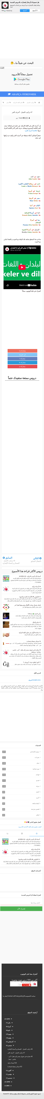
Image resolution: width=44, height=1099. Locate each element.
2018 (7, 1086)
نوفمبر (10, 1074)
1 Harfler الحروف (34, 680)
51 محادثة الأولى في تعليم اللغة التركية (30, 632)
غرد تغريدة (22, 354)
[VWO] (4, 10)
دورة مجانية (36, 769)
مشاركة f (22, 358)
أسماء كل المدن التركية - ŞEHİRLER (30, 576)
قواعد (37, 775)
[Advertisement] (22, 36)
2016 (8, 1082)
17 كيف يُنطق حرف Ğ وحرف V (32, 662)
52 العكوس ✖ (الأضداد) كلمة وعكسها (30, 597)
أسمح (25, 10)
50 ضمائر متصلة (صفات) (34, 641)
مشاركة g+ (22, 351)
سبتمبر (10, 1045)
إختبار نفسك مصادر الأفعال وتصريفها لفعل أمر (28, 605)
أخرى (37, 798)
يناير (9, 1023)
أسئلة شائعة (35, 803)
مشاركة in (22, 362)
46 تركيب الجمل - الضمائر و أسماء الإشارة (20, 1049)
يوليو (9, 1038)
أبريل (9, 1026)
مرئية (37, 786)
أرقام (37, 815)
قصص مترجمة (35, 809)
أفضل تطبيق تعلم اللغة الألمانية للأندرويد (29, 827)
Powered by (9, 10)
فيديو (37, 780)
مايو (9, 1030)
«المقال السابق (36, 561)
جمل (38, 763)
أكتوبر (9, 1070)
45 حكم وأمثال (36, 622)
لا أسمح (35, 10)
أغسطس (10, 1042)
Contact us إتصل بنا (9, 996)
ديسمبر (10, 1078)
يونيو (9, 1034)
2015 (8, 1019)
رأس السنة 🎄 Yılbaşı (34, 614)
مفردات (37, 757)
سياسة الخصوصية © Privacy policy (25, 996)
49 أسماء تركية (36, 586)
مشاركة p (22, 366)
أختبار (37, 792)
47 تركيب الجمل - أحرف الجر (16, 1053)
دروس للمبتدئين (34, 752)
